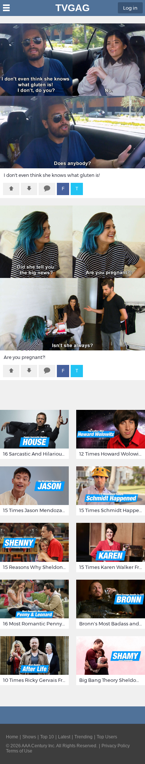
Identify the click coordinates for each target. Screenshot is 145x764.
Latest (64, 736)
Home (12, 736)
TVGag (72, 7)
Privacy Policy (116, 745)
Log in (130, 8)
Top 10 (47, 736)
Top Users (107, 736)
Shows (29, 736)
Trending (83, 736)
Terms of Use (19, 751)
